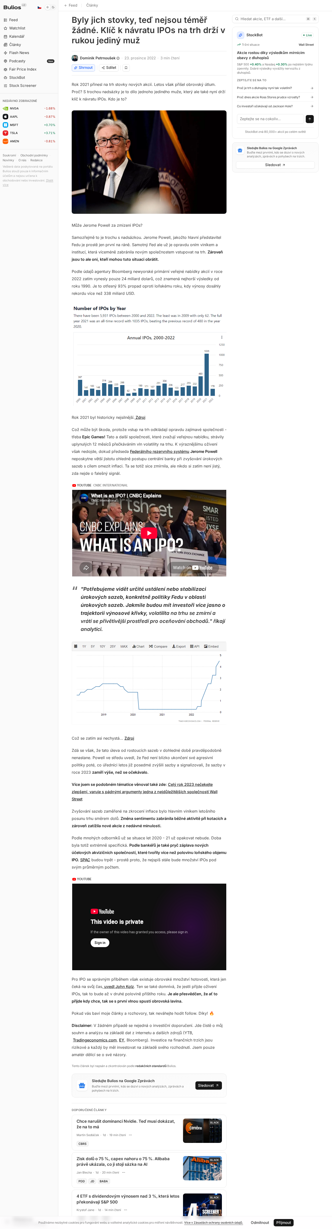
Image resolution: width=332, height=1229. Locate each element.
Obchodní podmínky (34, 155)
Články (92, 5)
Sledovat (206, 1085)
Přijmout (283, 1222)
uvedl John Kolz (118, 986)
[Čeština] (39, 7)
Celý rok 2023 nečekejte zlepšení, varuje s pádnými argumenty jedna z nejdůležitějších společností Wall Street (145, 791)
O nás (22, 160)
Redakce (36, 160)
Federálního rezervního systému (159, 451)
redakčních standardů (150, 1066)
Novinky (8, 160)
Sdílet (111, 67)
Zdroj (140, 417)
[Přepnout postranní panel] (58, 614)
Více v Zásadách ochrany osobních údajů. (213, 1222)
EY (121, 1040)
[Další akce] (130, 1135)
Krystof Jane (85, 1210)
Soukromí (9, 155)
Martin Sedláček (88, 1135)
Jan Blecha (84, 1172)
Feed (73, 5)
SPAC (85, 859)
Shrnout (86, 67)
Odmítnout (260, 1222)
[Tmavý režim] (50, 7)
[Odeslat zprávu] (310, 119)
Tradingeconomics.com (95, 1040)
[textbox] (270, 119)
